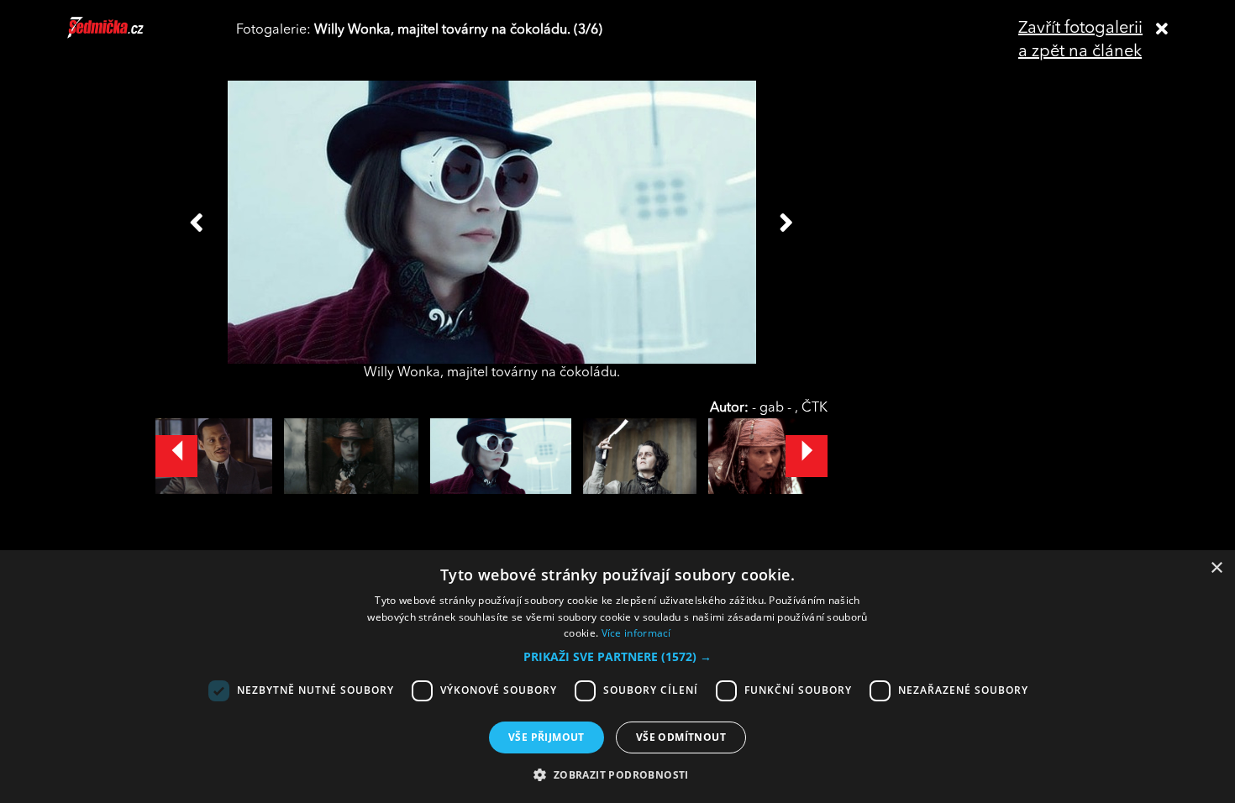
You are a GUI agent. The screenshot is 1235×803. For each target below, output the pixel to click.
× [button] (1216, 568)
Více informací (636, 633)
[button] (617, 656)
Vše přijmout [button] (546, 737)
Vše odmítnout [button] (681, 737)
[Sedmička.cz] (126, 35)
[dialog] (617, 676)
